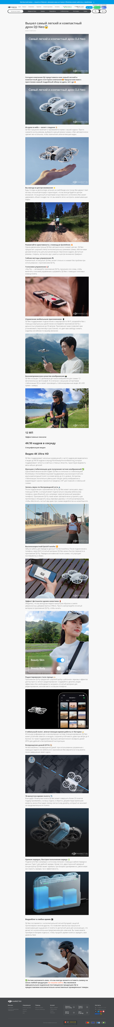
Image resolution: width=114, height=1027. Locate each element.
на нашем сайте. (55, 982)
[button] (103, 11)
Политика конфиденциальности (50, 1022)
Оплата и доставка (47, 6)
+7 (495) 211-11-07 (79, 6)
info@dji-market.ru (67, 6)
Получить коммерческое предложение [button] (13, 1010)
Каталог (24, 6)
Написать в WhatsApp (40, 1009)
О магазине (31, 6)
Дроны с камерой (54, 1007)
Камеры (43, 11)
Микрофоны (52, 11)
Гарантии (39, 6)
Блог (20, 6)
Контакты (57, 6)
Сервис (85, 11)
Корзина (24, 1011)
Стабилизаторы (64, 11)
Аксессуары (76, 11)
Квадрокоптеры (32, 11)
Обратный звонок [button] (80, 7)
